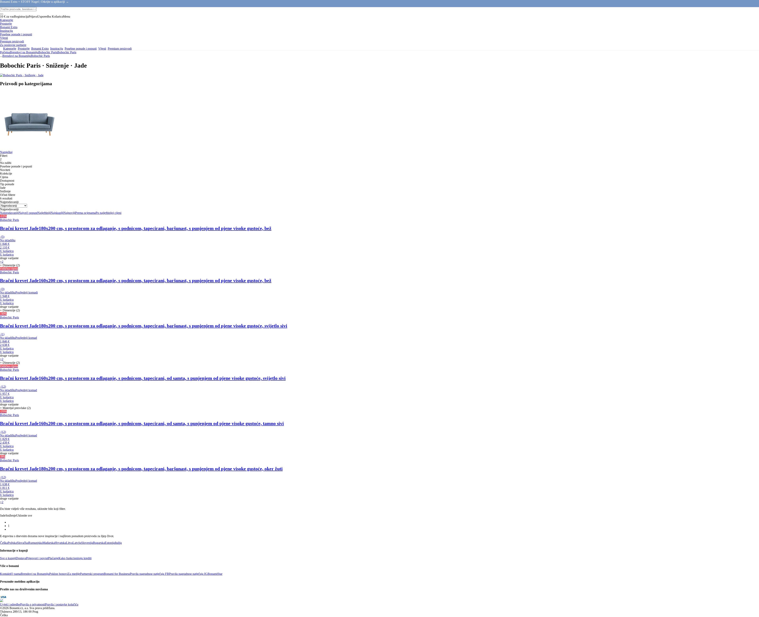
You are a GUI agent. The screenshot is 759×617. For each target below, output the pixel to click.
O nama (16, 573)
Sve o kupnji (8, 558)
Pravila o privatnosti (32, 604)
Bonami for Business (117, 573)
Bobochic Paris (66, 52)
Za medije (74, 573)
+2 (1, 261)
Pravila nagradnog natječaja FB (149, 573)
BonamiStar (215, 573)
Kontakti (5, 573)
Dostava (21, 558)
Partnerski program (92, 573)
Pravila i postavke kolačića (61, 604)
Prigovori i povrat (37, 558)
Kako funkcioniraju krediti (75, 558)
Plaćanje (53, 558)
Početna (5, 52)
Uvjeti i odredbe (10, 604)
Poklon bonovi (58, 573)
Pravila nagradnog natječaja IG (188, 573)
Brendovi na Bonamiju (24, 52)
